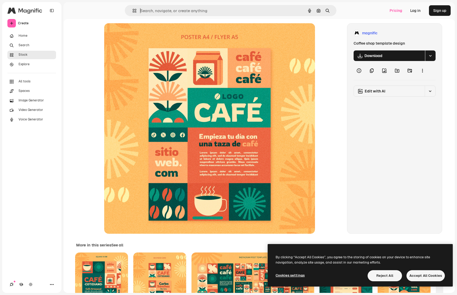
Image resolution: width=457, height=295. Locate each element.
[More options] (422, 70)
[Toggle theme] (30, 284)
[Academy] (21, 284)
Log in (415, 10)
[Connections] (11, 284)
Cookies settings (290, 275)
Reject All (384, 275)
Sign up (439, 10)
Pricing (396, 10)
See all (117, 245)
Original (138, 33)
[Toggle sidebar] (52, 10)
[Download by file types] (430, 55)
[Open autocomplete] (132, 11)
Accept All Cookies (425, 275)
